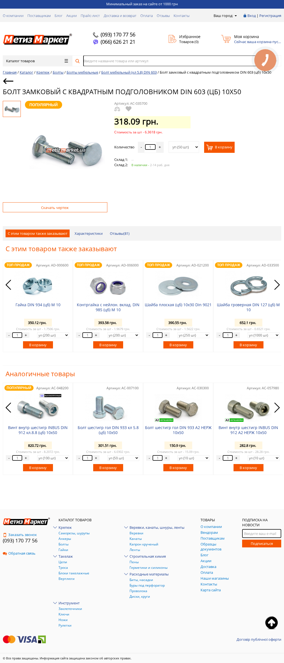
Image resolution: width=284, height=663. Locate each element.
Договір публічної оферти (259, 639)
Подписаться (262, 543)
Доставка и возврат (120, 15)
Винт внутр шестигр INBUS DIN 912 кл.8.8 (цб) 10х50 (38, 430)
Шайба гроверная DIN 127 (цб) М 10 (248, 307)
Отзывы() (120, 233)
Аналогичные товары (40, 373)
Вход (251, 15)
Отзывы (163, 15)
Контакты (181, 15)
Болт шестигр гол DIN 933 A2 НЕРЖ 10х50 (178, 430)
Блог (58, 15)
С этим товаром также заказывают (37, 233)
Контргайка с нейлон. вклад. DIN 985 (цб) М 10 (108, 307)
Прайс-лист (90, 15)
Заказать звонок (22, 534)
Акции (71, 15)
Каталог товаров (20, 60)
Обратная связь (22, 553)
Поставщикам (39, 15)
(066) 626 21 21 (118, 41)
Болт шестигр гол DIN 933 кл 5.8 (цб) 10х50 (108, 430)
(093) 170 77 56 (118, 34)
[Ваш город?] (235, 15)
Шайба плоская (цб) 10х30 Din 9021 (178, 304)
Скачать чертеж (55, 207)
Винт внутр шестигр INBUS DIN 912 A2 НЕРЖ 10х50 (248, 430)
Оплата (146, 15)
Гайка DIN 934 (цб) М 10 (38, 304)
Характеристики (89, 233)
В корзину (223, 146)
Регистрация (270, 15)
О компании (13, 15)
